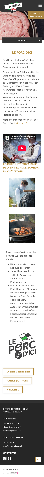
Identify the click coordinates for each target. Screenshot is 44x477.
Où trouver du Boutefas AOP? (36, 15)
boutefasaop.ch (12, 7)
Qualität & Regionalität (18, 371)
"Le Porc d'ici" (20, 123)
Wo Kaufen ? (13, 389)
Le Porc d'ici (22, 40)
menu (40, 5)
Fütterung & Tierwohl (17, 380)
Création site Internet (10, 473)
